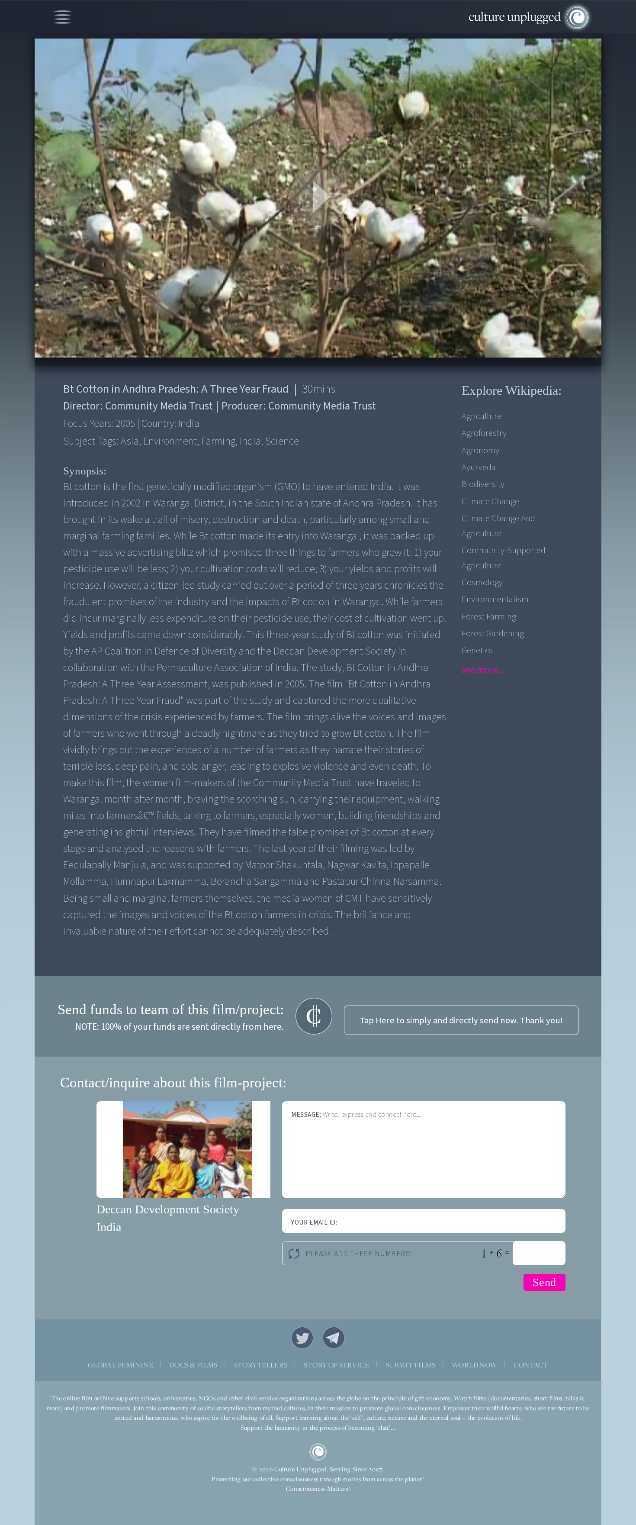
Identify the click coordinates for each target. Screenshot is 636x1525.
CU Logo (318, 1452)
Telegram (334, 1338)
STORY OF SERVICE (336, 1365)
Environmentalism (495, 599)
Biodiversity (483, 484)
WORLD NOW (475, 1365)
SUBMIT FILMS (410, 1365)
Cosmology (482, 582)
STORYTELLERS (261, 1365)
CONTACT (531, 1365)
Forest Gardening (493, 633)
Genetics (477, 650)
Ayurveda (479, 467)
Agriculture (481, 416)
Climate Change (490, 501)
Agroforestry (484, 433)
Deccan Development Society (167, 1209)
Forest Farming (489, 616)
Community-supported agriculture (504, 558)
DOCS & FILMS (194, 1365)
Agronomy (480, 450)
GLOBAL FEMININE (120, 1365)
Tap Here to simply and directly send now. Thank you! (461, 1020)
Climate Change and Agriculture (498, 526)
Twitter (302, 1338)
